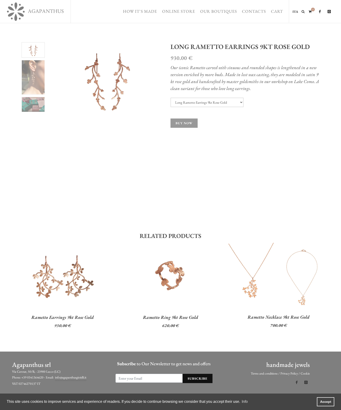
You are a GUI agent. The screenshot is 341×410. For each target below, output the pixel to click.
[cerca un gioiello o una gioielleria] (303, 11)
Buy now (184, 123)
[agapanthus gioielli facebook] (320, 11)
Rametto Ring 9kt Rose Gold (170, 317)
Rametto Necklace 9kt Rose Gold (278, 317)
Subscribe (197, 378)
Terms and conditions (264, 373)
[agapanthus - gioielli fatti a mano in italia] (35, 11)
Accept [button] (325, 402)
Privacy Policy (289, 373)
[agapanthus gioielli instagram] (329, 11)
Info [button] (245, 402)
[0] (310, 11)
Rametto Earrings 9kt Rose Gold (62, 317)
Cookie (305, 373)
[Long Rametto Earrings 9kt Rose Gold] (107, 80)
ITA (295, 12)
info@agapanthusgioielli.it (70, 377)
